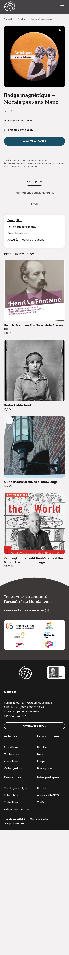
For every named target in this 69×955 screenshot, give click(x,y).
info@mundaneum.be (26, 711)
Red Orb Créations (28, 166)
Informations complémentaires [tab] (34, 192)
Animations (11, 761)
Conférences (12, 754)
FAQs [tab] (34, 204)
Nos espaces (45, 768)
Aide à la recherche (16, 809)
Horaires (42, 788)
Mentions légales (39, 819)
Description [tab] (34, 181)
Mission (41, 754)
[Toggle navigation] (62, 7)
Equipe (41, 761)
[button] (60, 30)
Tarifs (40, 802)
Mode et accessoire (41, 19)
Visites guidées (13, 768)
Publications (11, 795)
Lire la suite (59, 549)
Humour (50, 163)
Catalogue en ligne (16, 788)
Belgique (40, 163)
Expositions (11, 747)
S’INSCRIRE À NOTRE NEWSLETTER (24, 610)
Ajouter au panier (34, 141)
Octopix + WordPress (15, 823)
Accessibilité (45, 795)
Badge (21, 160)
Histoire (42, 747)
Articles (21, 19)
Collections (11, 802)
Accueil (8, 19)
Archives (22, 163)
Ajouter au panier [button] (59, 316)
